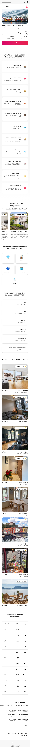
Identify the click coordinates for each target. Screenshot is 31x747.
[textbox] (21, 38)
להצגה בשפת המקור (6, 2)
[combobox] (15, 33)
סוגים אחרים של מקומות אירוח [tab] (21, 705)
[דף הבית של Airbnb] (27, 6)
